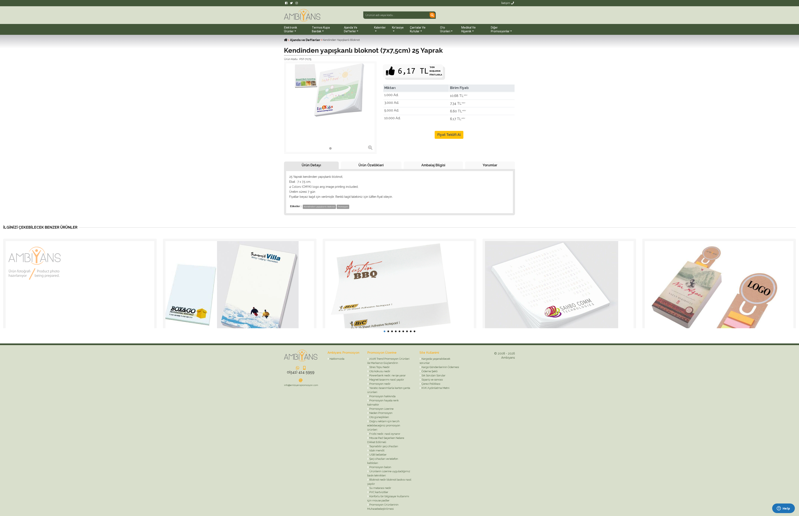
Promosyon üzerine (381, 408)
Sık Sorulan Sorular (433, 375)
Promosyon (343, 206)
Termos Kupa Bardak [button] (321, 29)
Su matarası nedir (380, 488)
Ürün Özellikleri (371, 165)
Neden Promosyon (380, 413)
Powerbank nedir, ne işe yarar (387, 375)
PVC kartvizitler (378, 492)
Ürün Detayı (311, 165)
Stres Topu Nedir (379, 367)
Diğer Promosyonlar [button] (500, 29)
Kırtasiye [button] (398, 27)
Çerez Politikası (430, 383)
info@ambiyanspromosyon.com (301, 385)
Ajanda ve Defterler (305, 40)
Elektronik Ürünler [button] (290, 29)
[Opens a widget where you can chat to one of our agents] (783, 508)
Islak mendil (377, 450)
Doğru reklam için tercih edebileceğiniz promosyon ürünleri (383, 425)
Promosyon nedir (380, 383)
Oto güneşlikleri (379, 417)
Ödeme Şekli (429, 371)
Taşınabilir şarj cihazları (383, 446)
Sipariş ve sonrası (432, 379)
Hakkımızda (336, 358)
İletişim (505, 3)
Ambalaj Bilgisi (433, 165)
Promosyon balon (380, 467)
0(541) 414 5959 (300, 372)
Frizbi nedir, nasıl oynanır (384, 433)
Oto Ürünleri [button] (445, 29)
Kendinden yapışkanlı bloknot (319, 206)
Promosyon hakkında (382, 396)
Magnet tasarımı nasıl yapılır (386, 379)
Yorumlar (490, 165)
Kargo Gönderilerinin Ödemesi (440, 367)
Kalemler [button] (380, 27)
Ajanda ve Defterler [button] (350, 29)
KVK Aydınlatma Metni (435, 388)
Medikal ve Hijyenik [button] (468, 29)
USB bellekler (378, 454)
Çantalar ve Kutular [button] (418, 29)
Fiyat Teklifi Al (449, 135)
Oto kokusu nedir (379, 371)
